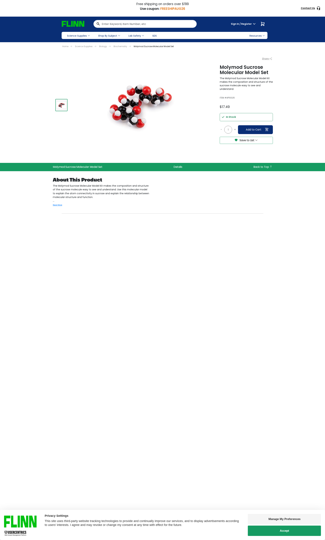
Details (178, 167)
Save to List (247, 140)
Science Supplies (77, 35)
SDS (154, 35)
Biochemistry (120, 46)
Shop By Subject (107, 35)
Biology (103, 46)
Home (65, 46)
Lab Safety (134, 35)
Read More (57, 205)
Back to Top (261, 167)
